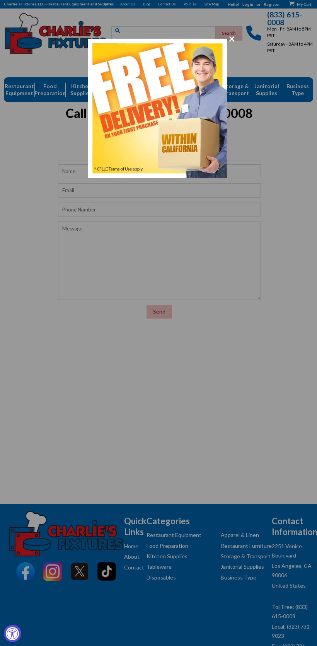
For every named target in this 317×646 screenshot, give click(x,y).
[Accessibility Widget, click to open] (12, 633)
